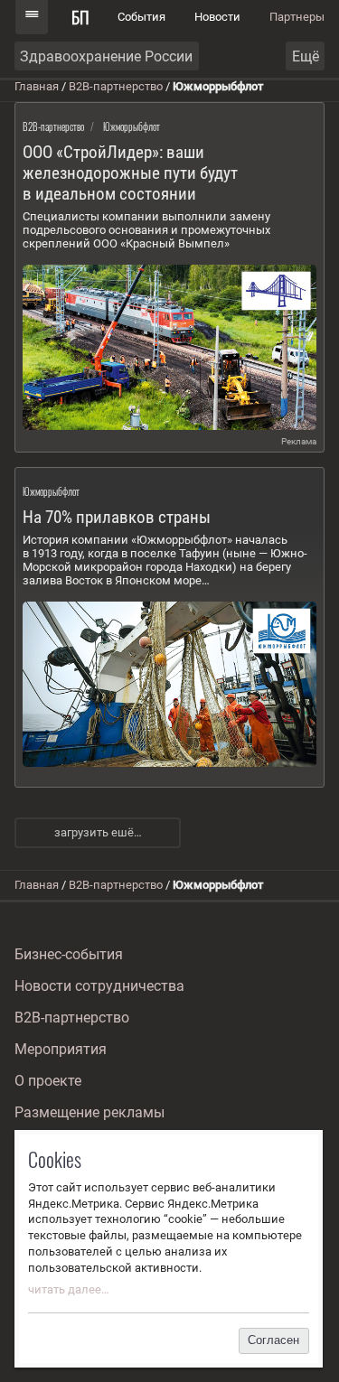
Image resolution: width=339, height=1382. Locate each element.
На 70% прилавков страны (117, 517)
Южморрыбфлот (131, 126)
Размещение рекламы (89, 1112)
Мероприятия (60, 1049)
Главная (36, 86)
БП (80, 17)
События (141, 16)
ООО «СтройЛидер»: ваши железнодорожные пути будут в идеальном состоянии (130, 173)
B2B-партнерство (116, 86)
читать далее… (68, 1289)
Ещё (305, 56)
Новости (217, 16)
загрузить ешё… (98, 832)
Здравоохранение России (106, 56)
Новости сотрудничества (99, 985)
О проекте (47, 1080)
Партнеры (297, 16)
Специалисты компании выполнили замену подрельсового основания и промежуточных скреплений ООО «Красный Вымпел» (146, 230)
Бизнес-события (68, 954)
